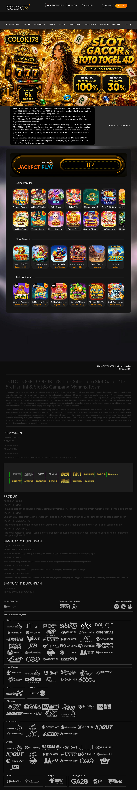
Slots (25, 25)
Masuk (108, 6)
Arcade (103, 25)
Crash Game (89, 25)
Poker (115, 25)
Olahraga (73, 25)
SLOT (61, 25)
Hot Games (14, 24)
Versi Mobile (88, 5)
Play (47, 167)
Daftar (121, 6)
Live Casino (39, 25)
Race (51, 25)
